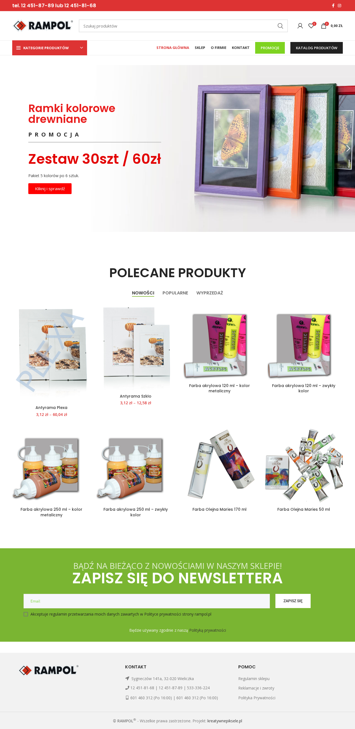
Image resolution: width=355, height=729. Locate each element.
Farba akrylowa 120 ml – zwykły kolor (303, 388)
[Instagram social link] (339, 5)
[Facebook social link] (333, 5)
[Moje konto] (300, 25)
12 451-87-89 (170, 687)
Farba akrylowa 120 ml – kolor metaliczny (219, 388)
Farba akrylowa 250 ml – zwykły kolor (135, 512)
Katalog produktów (316, 47)
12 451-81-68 (142, 687)
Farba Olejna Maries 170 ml (219, 509)
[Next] (348, 148)
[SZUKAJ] (280, 25)
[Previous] (7, 148)
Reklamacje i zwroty (256, 688)
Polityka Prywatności (256, 697)
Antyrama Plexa (51, 407)
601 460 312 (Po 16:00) (151, 697)
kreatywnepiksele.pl (224, 720)
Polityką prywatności (207, 630)
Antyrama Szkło (135, 396)
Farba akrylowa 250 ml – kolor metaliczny (51, 512)
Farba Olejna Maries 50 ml (303, 509)
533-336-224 (198, 687)
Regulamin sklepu (254, 678)
